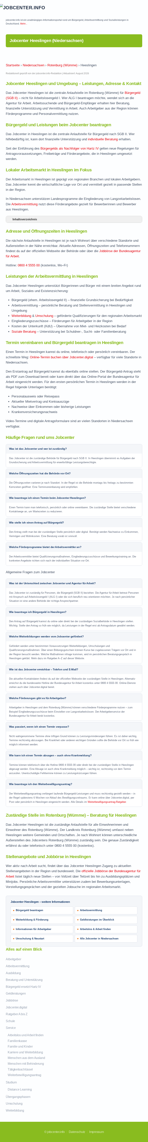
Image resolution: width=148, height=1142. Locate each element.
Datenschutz (77, 1132)
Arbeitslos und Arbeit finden (26, 1035)
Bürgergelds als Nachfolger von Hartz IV (69, 148)
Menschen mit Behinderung (26, 1063)
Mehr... (23, 23)
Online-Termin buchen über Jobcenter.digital (61, 357)
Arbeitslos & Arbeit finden (95, 929)
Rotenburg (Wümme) (62, 65)
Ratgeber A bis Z (17, 1014)
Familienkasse (17, 1041)
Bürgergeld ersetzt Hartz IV (23, 986)
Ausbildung (13, 973)
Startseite (13, 65)
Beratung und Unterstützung (24, 979)
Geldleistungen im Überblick (97, 919)
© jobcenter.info (54, 1132)
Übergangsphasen (18, 1096)
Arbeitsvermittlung (24, 204)
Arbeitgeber (13, 959)
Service (11, 1027)
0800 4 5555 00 (29, 265)
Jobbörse (12, 1000)
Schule (10, 1021)
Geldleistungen (16, 993)
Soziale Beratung (24, 331)
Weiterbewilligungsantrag (24, 1075)
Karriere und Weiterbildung (25, 1052)
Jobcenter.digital (16, 1007)
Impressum (96, 1132)
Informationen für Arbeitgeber (33, 929)
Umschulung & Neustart (30, 938)
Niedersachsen (33, 65)
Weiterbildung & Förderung (32, 919)
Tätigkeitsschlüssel (20, 1069)
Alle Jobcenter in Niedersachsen (99, 938)
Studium (11, 1082)
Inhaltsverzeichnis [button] (25, 219)
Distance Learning (20, 1089)
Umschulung (44, 316)
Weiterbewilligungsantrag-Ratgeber (107, 801)
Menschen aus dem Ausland (26, 1058)
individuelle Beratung (103, 139)
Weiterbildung (21, 316)
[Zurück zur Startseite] (29, 7)
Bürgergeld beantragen (29, 910)
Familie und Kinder (20, 1046)
